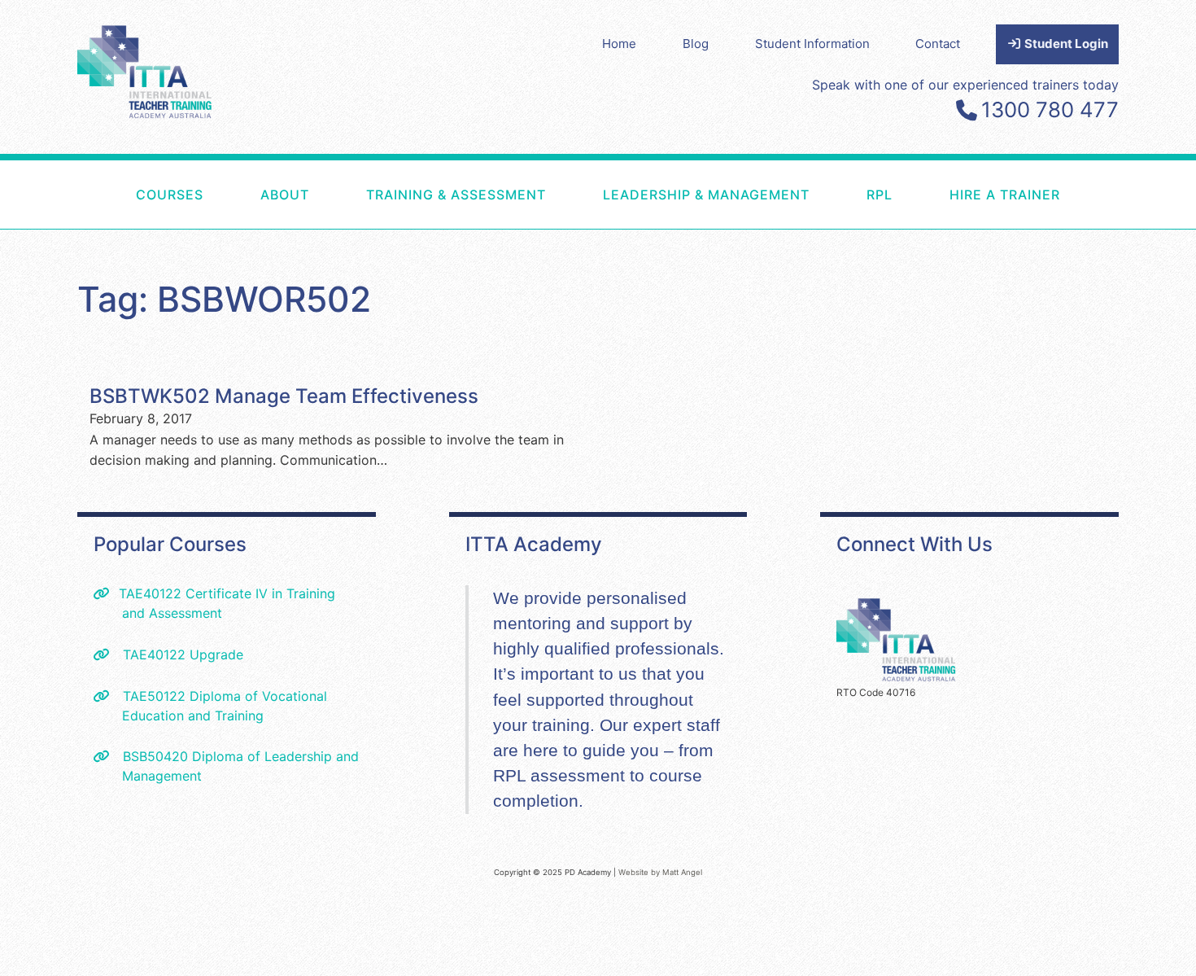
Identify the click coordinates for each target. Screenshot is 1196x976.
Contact (937, 43)
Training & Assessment (456, 194)
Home (619, 43)
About (284, 194)
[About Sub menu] (329, 194)
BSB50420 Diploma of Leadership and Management (239, 766)
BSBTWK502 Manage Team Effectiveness (283, 396)
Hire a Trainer (1004, 194)
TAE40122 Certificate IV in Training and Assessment (227, 603)
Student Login (1065, 43)
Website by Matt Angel (660, 872)
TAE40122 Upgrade (181, 654)
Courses (169, 194)
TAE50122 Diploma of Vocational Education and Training (223, 706)
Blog (696, 43)
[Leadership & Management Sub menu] (830, 194)
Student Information (812, 43)
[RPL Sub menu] (913, 194)
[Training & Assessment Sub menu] (566, 194)
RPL (879, 194)
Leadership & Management (706, 194)
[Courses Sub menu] (224, 194)
